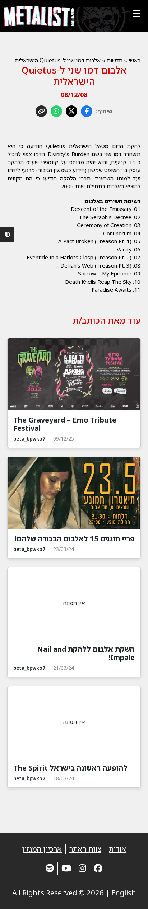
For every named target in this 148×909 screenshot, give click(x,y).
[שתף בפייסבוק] (86, 111)
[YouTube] (66, 868)
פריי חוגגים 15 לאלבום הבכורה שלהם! (75, 538)
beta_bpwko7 (29, 438)
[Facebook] (98, 868)
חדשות (114, 60)
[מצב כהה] (7, 234)
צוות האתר (85, 849)
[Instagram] (82, 868)
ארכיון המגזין (42, 849)
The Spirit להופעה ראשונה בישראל (70, 768)
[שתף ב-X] (71, 111)
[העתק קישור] (41, 111)
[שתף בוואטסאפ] (56, 111)
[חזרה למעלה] (130, 894)
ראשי (134, 60)
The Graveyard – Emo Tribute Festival (64, 424)
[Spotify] (50, 868)
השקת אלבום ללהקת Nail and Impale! (86, 653)
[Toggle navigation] (136, 14)
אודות (117, 849)
